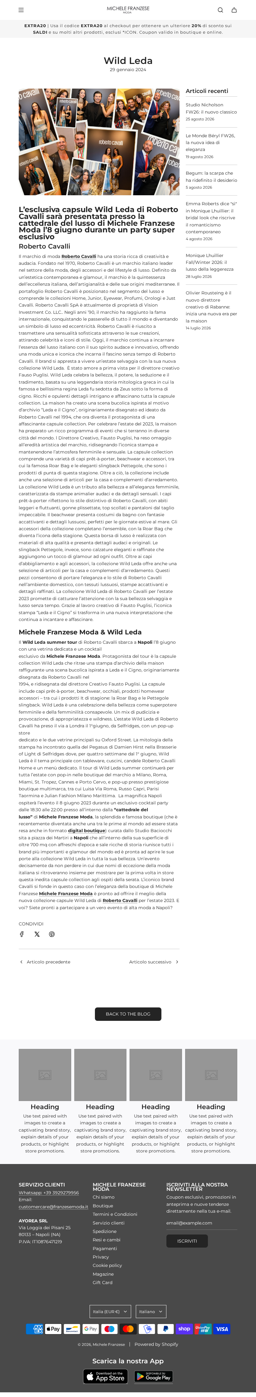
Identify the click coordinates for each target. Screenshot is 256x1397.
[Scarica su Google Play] (153, 1376)
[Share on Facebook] (22, 935)
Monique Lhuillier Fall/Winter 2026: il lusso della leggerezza (210, 262)
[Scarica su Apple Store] (105, 1376)
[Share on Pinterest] (52, 935)
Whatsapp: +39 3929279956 (49, 1193)
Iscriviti (187, 1241)
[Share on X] (37, 935)
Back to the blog (128, 1014)
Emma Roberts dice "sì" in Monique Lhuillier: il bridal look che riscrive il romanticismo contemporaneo (211, 218)
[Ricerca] (220, 10)
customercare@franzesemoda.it (53, 1207)
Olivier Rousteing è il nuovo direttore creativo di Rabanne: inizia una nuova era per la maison (211, 307)
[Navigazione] (21, 10)
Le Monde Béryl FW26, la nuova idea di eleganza (210, 143)
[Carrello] (234, 10)
